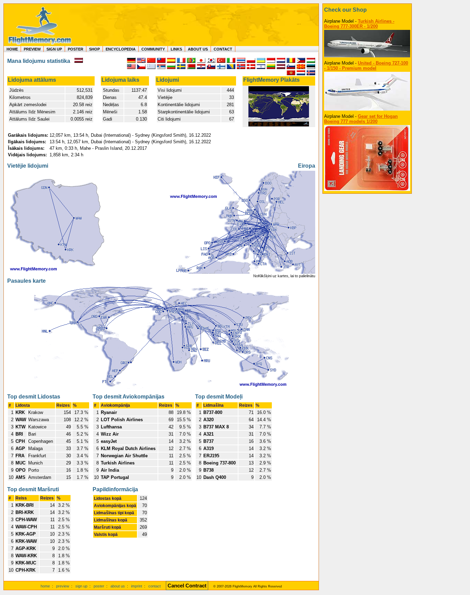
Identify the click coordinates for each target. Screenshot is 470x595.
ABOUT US (198, 49)
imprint (136, 586)
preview (62, 586)
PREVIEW (32, 49)
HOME (12, 49)
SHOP (94, 49)
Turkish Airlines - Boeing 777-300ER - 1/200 (359, 24)
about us (117, 586)
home (45, 586)
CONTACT (223, 49)
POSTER (75, 49)
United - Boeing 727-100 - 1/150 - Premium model (366, 65)
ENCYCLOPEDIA (121, 49)
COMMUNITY (153, 49)
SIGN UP (54, 49)
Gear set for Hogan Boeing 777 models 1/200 (361, 119)
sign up (81, 586)
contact (154, 586)
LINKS (176, 49)
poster (99, 586)
